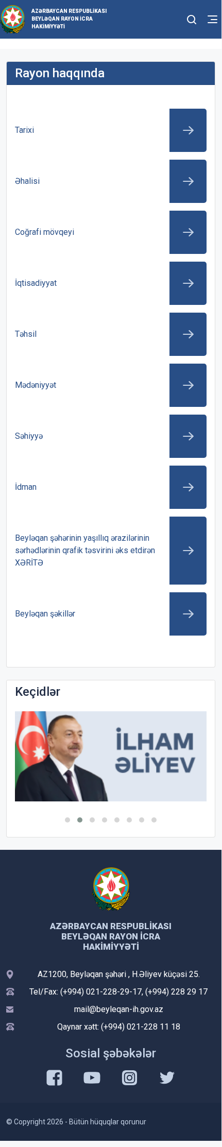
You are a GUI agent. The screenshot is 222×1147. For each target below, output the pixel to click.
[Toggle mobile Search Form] (191, 18)
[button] (67, 820)
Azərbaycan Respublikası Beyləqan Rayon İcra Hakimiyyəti (69, 18)
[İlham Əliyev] (111, 756)
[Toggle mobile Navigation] (212, 19)
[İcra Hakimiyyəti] (12, 19)
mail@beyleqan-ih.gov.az (118, 1009)
